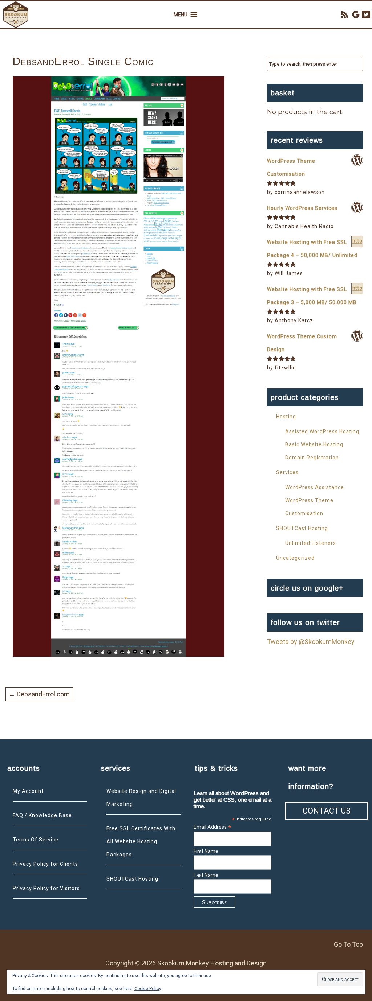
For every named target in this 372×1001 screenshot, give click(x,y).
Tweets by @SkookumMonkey (311, 641)
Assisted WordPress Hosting (322, 431)
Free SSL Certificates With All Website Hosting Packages (140, 841)
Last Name (206, 875)
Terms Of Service (35, 840)
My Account (28, 791)
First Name (206, 851)
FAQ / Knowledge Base (42, 815)
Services (287, 472)
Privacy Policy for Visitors (46, 888)
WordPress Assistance (314, 487)
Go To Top (348, 944)
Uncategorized (295, 558)
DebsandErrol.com (39, 694)
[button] (180, 14)
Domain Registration (312, 457)
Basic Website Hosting (314, 444)
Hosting (286, 416)
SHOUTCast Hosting (302, 528)
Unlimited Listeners (310, 543)
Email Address (212, 827)
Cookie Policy (147, 988)
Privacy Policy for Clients (45, 864)
